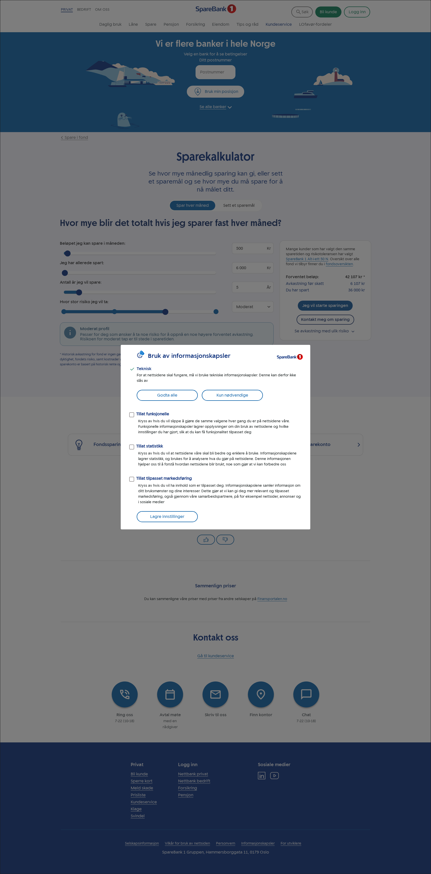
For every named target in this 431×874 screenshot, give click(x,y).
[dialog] (215, 437)
